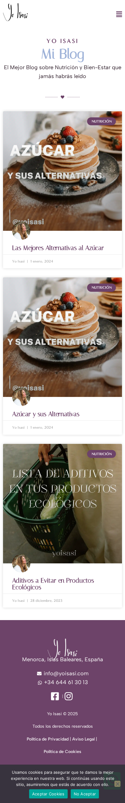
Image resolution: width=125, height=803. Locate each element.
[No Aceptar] (117, 784)
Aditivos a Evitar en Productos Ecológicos (53, 584)
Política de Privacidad (48, 739)
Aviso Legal (83, 739)
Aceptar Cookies (48, 793)
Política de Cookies (62, 751)
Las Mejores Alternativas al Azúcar (58, 248)
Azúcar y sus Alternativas (45, 414)
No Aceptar (85, 793)
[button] (80, 14)
